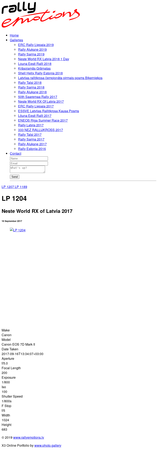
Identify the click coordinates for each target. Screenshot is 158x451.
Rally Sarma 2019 (31, 54)
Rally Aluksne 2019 (32, 49)
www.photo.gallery (47, 445)
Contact (15, 153)
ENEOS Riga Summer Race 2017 (43, 120)
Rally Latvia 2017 (31, 125)
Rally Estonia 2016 (32, 148)
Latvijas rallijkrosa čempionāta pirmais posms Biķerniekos (60, 77)
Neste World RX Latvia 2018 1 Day (43, 59)
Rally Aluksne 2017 (32, 144)
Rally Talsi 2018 (30, 82)
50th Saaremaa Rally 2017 (37, 96)
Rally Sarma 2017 (31, 139)
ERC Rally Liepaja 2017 (36, 106)
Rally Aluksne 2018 (32, 92)
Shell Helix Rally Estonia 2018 (40, 73)
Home (14, 35)
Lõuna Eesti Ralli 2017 (34, 115)
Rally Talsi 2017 (30, 134)
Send (15, 176)
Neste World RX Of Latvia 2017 (41, 101)
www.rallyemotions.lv (28, 437)
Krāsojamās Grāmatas (34, 68)
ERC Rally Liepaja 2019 (36, 44)
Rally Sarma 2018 (31, 87)
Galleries (16, 40)
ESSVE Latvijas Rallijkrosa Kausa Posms (48, 110)
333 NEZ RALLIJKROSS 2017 (40, 129)
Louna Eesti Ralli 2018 (34, 63)
